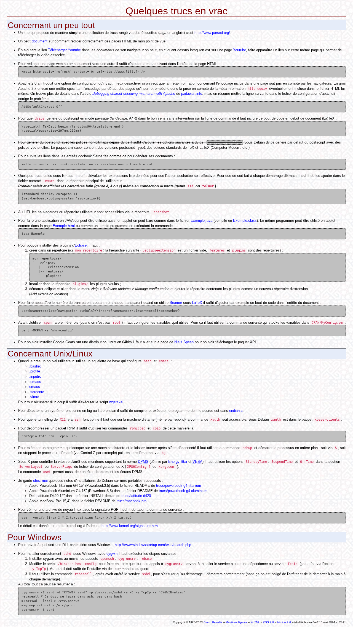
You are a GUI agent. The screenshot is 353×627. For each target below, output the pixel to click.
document (39, 41)
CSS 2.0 (268, 622)
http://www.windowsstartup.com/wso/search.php (153, 545)
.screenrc (36, 392)
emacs (34, 387)
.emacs (35, 382)
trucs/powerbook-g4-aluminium (183, 491)
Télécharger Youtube (64, 50)
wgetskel (116, 402)
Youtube (239, 50)
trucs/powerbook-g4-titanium (178, 485)
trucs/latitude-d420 (136, 496)
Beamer (176, 303)
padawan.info (191, 93)
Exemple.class (245, 220)
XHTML (255, 622)
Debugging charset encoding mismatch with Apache (133, 93)
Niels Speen (184, 342)
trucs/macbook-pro (131, 501)
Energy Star (177, 462)
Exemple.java (201, 220)
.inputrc (35, 376)
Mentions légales (236, 622)
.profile (34, 371)
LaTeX (197, 303)
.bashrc (35, 366)
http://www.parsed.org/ (212, 33)
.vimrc (34, 397)
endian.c (236, 411)
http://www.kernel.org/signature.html (130, 526)
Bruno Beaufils (213, 622)
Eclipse (81, 245)
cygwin (111, 554)
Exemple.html (64, 226)
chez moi (40, 481)
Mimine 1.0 (284, 622)
